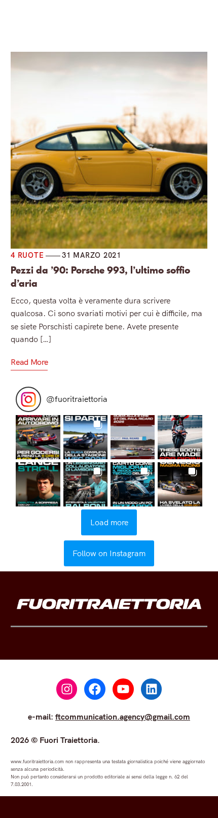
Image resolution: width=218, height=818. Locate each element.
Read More (29, 362)
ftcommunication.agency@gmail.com (122, 716)
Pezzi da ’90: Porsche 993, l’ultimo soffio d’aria (100, 276)
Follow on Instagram (109, 553)
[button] (38, 437)
